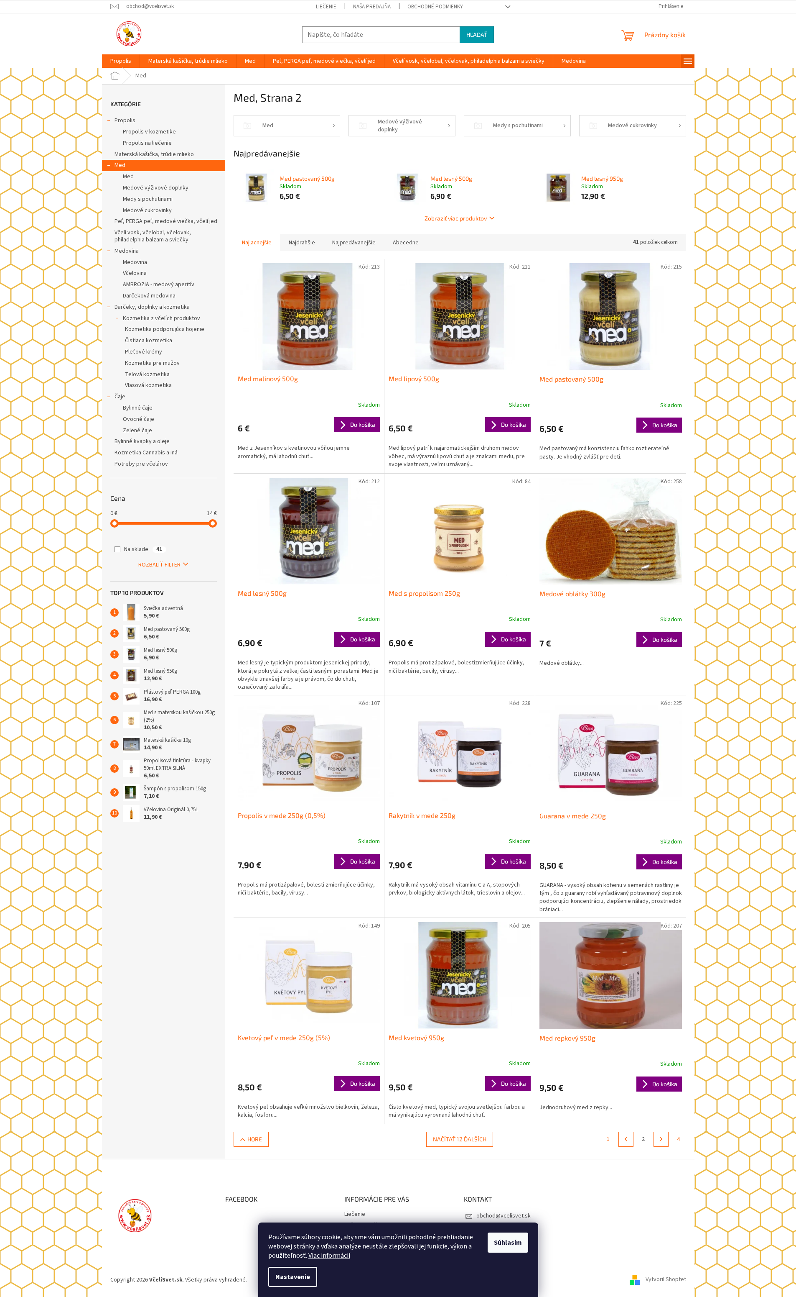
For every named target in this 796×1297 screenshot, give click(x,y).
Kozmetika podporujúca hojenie (164, 329)
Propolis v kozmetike (149, 132)
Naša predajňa (372, 6)
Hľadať (476, 34)
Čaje (119, 396)
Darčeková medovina (149, 296)
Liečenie (326, 6)
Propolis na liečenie (147, 143)
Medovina (126, 251)
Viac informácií (329, 1255)
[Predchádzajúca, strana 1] (625, 1139)
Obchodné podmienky (435, 6)
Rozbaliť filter (159, 565)
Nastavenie (292, 1277)
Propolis (124, 120)
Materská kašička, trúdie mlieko (154, 154)
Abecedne (406, 242)
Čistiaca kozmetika (148, 340)
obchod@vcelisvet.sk (503, 1216)
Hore (254, 1139)
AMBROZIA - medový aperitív (158, 284)
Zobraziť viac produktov (456, 218)
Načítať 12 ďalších (459, 1139)
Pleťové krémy (143, 352)
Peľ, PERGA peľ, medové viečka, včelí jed (165, 221)
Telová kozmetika (147, 374)
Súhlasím (508, 1242)
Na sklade (143, 549)
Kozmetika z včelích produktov (161, 318)
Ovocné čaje (138, 419)
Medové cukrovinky (147, 210)
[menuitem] (121, 61)
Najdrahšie (302, 242)
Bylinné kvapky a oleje (142, 441)
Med (119, 165)
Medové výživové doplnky (155, 188)
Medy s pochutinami (148, 199)
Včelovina (135, 273)
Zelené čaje (137, 430)
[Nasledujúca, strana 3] (661, 1139)
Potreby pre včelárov (141, 464)
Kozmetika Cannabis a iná (146, 453)
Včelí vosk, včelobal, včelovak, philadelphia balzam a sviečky (152, 236)
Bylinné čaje (138, 408)
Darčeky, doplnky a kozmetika (152, 307)
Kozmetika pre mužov (152, 363)
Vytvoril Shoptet (666, 1280)
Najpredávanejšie (354, 242)
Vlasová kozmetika (148, 385)
